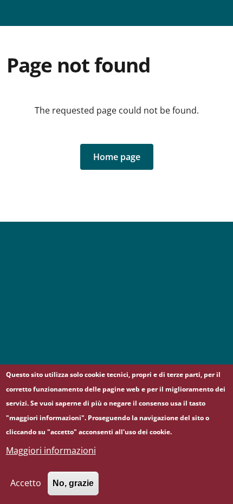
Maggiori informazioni (51, 450)
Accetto (25, 483)
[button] (116, 157)
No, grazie (73, 483)
